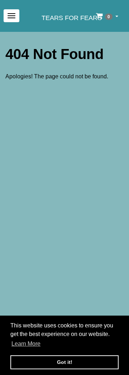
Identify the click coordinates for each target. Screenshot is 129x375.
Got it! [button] (64, 362)
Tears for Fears (72, 17)
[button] (107, 16)
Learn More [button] (25, 344)
